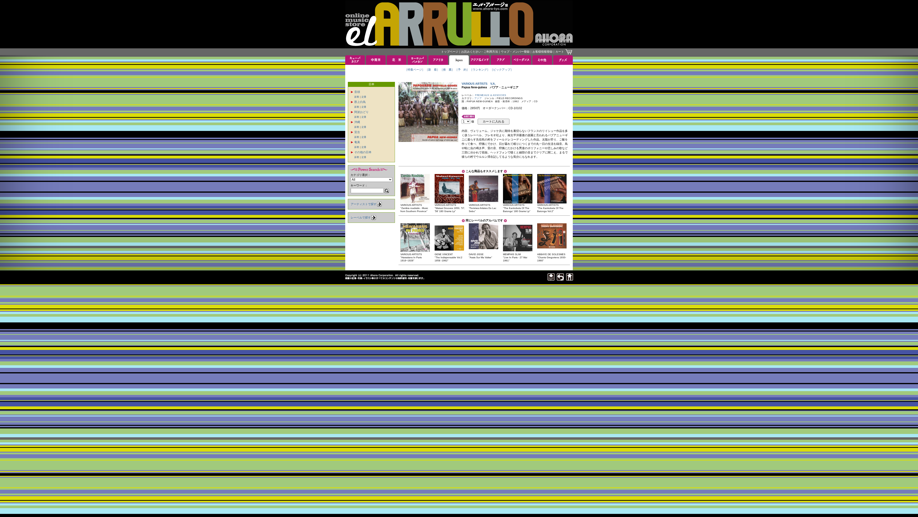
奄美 (357, 142)
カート (559, 51)
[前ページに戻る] (560, 279)
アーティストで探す (364, 204)
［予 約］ (462, 69)
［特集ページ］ (415, 69)
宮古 (357, 132)
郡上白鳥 (360, 102)
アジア (478, 98)
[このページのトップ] (551, 279)
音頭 (357, 92)
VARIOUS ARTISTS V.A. (479, 83)
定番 (363, 97)
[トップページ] (569, 279)
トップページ (449, 51)
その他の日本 (363, 152)
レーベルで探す (361, 217)
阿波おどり (361, 112)
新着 (356, 97)
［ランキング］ (480, 69)
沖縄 (357, 122)
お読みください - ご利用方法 (479, 51)
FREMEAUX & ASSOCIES (490, 95)
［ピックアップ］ (501, 69)
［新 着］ (432, 69)
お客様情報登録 (542, 51)
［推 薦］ (447, 69)
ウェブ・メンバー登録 (515, 51)
